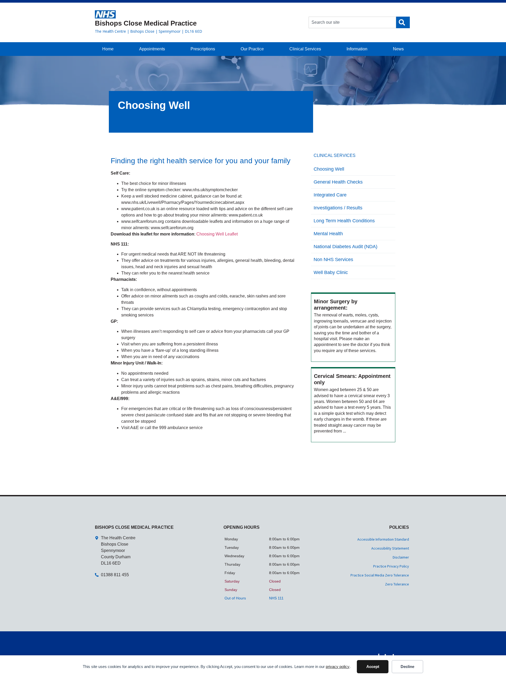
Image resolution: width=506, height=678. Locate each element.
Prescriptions (203, 49)
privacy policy (337, 666)
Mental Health (328, 233)
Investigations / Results (338, 207)
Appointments (152, 49)
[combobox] (352, 22)
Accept (372, 666)
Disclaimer (401, 557)
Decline (407, 666)
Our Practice (252, 49)
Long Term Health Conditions (344, 220)
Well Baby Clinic (331, 272)
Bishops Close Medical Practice (146, 23)
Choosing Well (329, 169)
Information (357, 49)
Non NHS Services (333, 259)
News (398, 49)
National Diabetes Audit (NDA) (345, 246)
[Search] (403, 22)
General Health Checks (338, 182)
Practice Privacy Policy (391, 566)
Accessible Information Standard (383, 539)
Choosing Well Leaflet (217, 234)
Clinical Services (305, 49)
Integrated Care (330, 195)
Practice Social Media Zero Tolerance (380, 575)
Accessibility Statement (390, 548)
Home (108, 49)
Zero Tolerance (397, 584)
